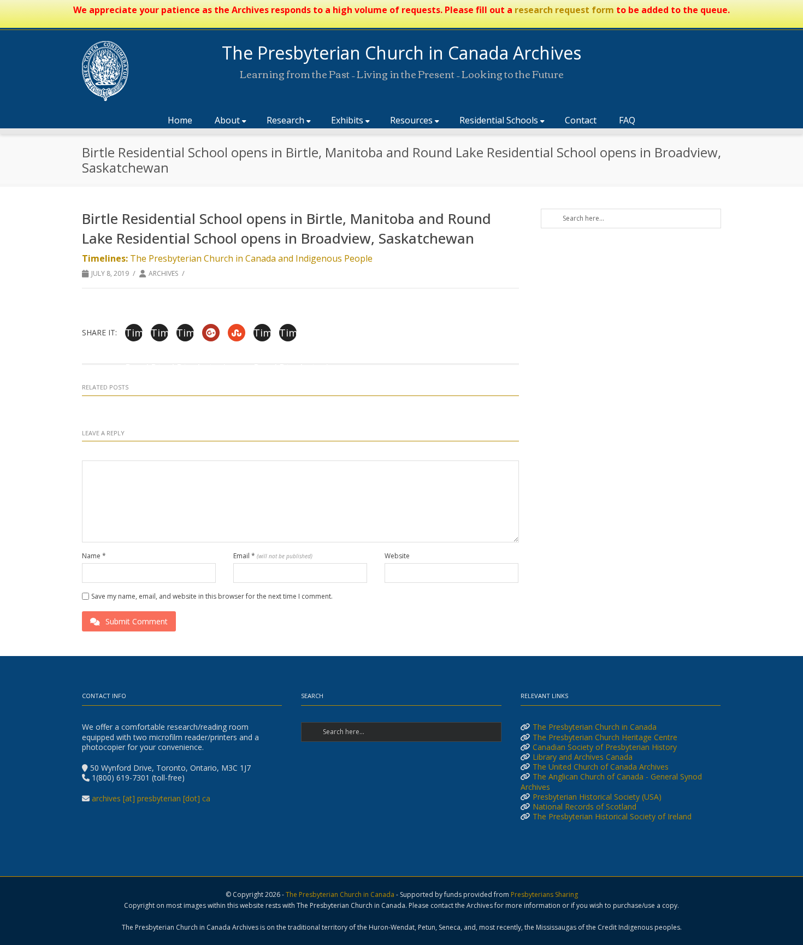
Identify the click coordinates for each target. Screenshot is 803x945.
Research (285, 120)
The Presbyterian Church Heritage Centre (605, 737)
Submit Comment (136, 621)
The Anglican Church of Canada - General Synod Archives (611, 781)
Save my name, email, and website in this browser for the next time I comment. (212, 596)
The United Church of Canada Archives (601, 766)
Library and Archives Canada (583, 757)
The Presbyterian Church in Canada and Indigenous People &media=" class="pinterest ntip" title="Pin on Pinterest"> (185, 333)
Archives (163, 273)
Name (94, 556)
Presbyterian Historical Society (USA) (597, 797)
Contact (581, 120)
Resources (411, 120)
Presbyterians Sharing (544, 894)
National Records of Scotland (584, 806)
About (227, 120)
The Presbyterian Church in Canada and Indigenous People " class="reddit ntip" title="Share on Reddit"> (262, 333)
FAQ (627, 120)
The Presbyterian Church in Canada (595, 727)
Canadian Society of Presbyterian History (605, 747)
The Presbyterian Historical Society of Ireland (612, 816)
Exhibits (347, 120)
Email (272, 556)
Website (397, 556)
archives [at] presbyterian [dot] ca (151, 798)
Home (180, 120)
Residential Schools (498, 120)
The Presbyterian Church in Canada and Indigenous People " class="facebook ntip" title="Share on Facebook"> (134, 333)
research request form (564, 10)
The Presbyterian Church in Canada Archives (401, 52)
